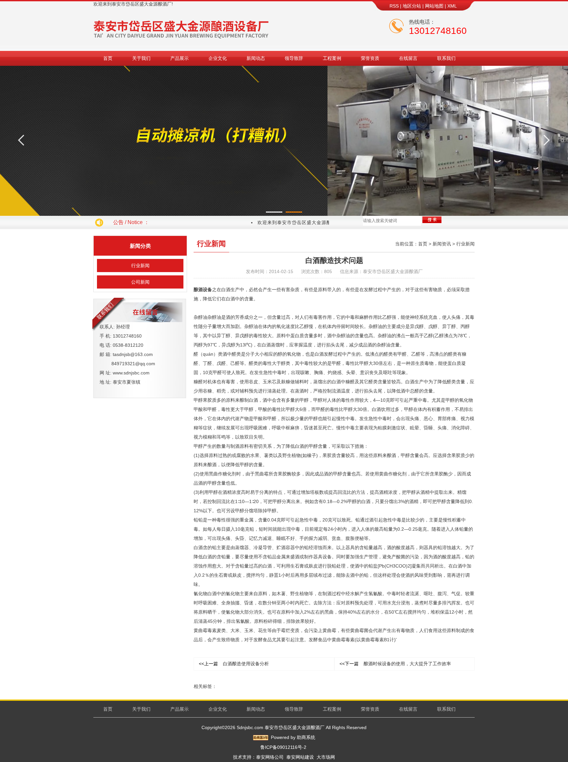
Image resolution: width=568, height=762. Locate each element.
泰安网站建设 (300, 757)
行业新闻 (140, 265)
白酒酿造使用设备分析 (234, 663)
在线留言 (408, 58)
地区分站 (412, 6)
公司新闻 (140, 282)
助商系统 (306, 737)
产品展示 (179, 58)
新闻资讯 (442, 243)
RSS (394, 6)
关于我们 (141, 58)
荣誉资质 (370, 58)
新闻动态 (256, 58)
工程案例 (332, 58)
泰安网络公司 (270, 757)
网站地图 (434, 6)
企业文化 (217, 58)
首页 (107, 58)
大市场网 (326, 757)
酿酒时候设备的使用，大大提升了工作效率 (395, 663)
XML (452, 6)
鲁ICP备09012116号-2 (283, 747)
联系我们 (446, 58)
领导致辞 (294, 58)
